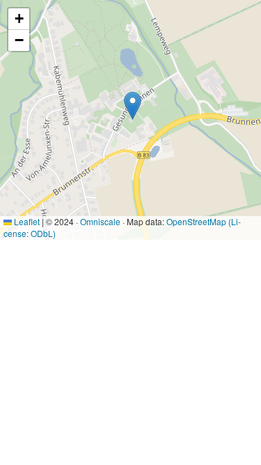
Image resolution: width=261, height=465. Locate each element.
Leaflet (26, 221)
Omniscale (100, 221)
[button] (132, 105)
